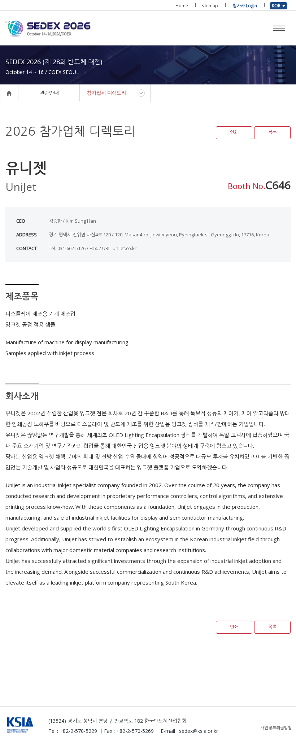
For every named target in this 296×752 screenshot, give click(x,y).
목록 (272, 132)
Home (181, 6)
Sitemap (209, 6)
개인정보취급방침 (276, 728)
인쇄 (234, 132)
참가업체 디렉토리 (106, 92)
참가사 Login (245, 6)
